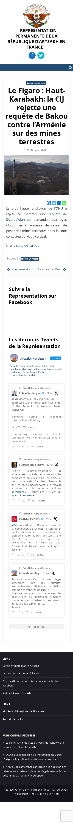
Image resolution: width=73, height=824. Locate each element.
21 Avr (50, 393)
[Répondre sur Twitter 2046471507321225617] (14, 446)
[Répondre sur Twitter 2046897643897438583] (14, 500)
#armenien (18, 491)
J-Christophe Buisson (31, 464)
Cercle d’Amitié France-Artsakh (21, 665)
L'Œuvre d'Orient (29, 519)
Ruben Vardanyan (30, 393)
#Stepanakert (19, 474)
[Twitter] (54, 203)
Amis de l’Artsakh (13, 719)
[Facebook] (49, 203)
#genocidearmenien (23, 495)
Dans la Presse (37, 83)
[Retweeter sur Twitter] (20, 387)
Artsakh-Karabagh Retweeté (36, 387)
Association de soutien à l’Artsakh (22, 673)
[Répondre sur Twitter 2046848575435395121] (14, 554)
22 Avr (50, 464)
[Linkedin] (59, 203)
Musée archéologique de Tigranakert (24, 711)
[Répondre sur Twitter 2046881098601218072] (14, 612)
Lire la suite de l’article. (23, 245)
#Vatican (17, 525)
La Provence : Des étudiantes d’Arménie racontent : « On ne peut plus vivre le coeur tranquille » (52, 269)
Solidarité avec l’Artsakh (17, 693)
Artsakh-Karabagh (30, 573)
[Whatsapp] (64, 203)
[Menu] (3, 67)
